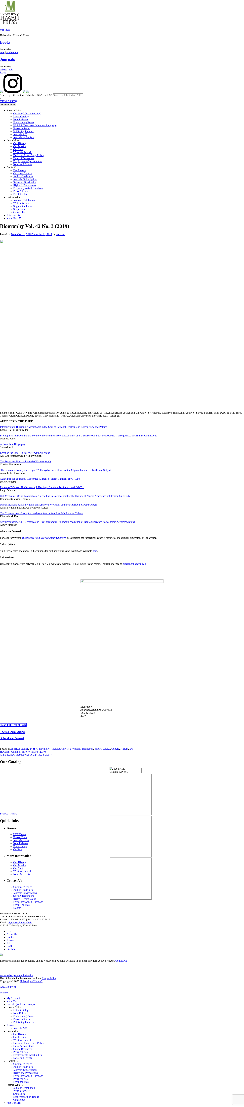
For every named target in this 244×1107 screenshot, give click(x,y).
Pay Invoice (19, 170)
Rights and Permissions (25, 1072)
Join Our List (13, 215)
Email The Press (21, 904)
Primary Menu (8, 104)
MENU (4, 992)
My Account (13, 998)
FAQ (9, 946)
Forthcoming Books (23, 122)
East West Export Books (26, 1096)
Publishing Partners (23, 131)
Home (10, 931)
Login (3, 72)
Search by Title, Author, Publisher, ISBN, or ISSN (26, 95)
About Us (12, 934)
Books (5, 42)
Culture (115, 748)
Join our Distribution (24, 200)
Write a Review (21, 203)
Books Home (20, 837)
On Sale (17, 849)
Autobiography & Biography (66, 748)
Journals (7, 59)
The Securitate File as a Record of (25, 461)
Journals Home (21, 840)
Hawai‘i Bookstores (23, 158)
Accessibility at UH (10, 986)
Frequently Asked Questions (28, 188)
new (2, 52)
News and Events (22, 164)
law (131, 748)
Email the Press (21, 194)
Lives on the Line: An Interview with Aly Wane (25, 452)
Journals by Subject (23, 137)
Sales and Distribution (24, 182)
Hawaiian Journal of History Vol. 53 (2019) (23, 751)
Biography (87, 748)
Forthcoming (20, 846)
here (95, 551)
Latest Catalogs (21, 116)
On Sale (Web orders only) (27, 113)
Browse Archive (8, 813)
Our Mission (19, 146)
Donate (17, 907)
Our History (19, 143)
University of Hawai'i (31, 981)
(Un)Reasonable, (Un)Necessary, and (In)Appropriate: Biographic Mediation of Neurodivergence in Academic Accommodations (67, 521)
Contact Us (19, 212)
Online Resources (22, 1049)
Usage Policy (49, 978)
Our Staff (18, 149)
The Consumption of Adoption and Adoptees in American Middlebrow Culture (41, 513)
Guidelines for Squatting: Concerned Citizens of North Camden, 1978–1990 (40, 478)
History (124, 748)
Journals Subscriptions (25, 893)
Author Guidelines (23, 176)
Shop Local (19, 209)
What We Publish (22, 152)
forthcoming (12, 52)
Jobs (9, 943)
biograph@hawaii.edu (134, 563)
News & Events (21, 874)
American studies (19, 748)
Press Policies (20, 191)
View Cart (12, 218)
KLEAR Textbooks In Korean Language (34, 125)
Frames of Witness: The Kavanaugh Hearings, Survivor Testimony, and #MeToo (42, 487)
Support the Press (22, 206)
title (11, 69)
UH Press (5, 29)
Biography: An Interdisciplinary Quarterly (44, 537)
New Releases (20, 119)
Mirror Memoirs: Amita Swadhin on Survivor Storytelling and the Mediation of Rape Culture (48, 504)
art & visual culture (39, 748)
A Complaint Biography (12, 444)
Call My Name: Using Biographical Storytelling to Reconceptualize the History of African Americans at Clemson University (65, 496)
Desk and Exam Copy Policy (28, 155)
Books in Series (21, 128)
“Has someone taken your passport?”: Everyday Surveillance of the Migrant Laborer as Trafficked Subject (55, 470)
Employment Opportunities (27, 161)
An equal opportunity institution (16, 975)
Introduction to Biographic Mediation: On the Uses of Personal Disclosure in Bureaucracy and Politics (53, 427)
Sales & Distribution (24, 895)
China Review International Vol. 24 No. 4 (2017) (25, 754)
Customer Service (22, 173)
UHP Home (19, 834)
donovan (60, 234)
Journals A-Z (20, 134)
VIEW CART (7, 101)
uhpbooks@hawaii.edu (20, 922)
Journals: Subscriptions (25, 179)
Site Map (11, 949)
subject (3, 69)
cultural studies (102, 748)
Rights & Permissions (24, 185)
